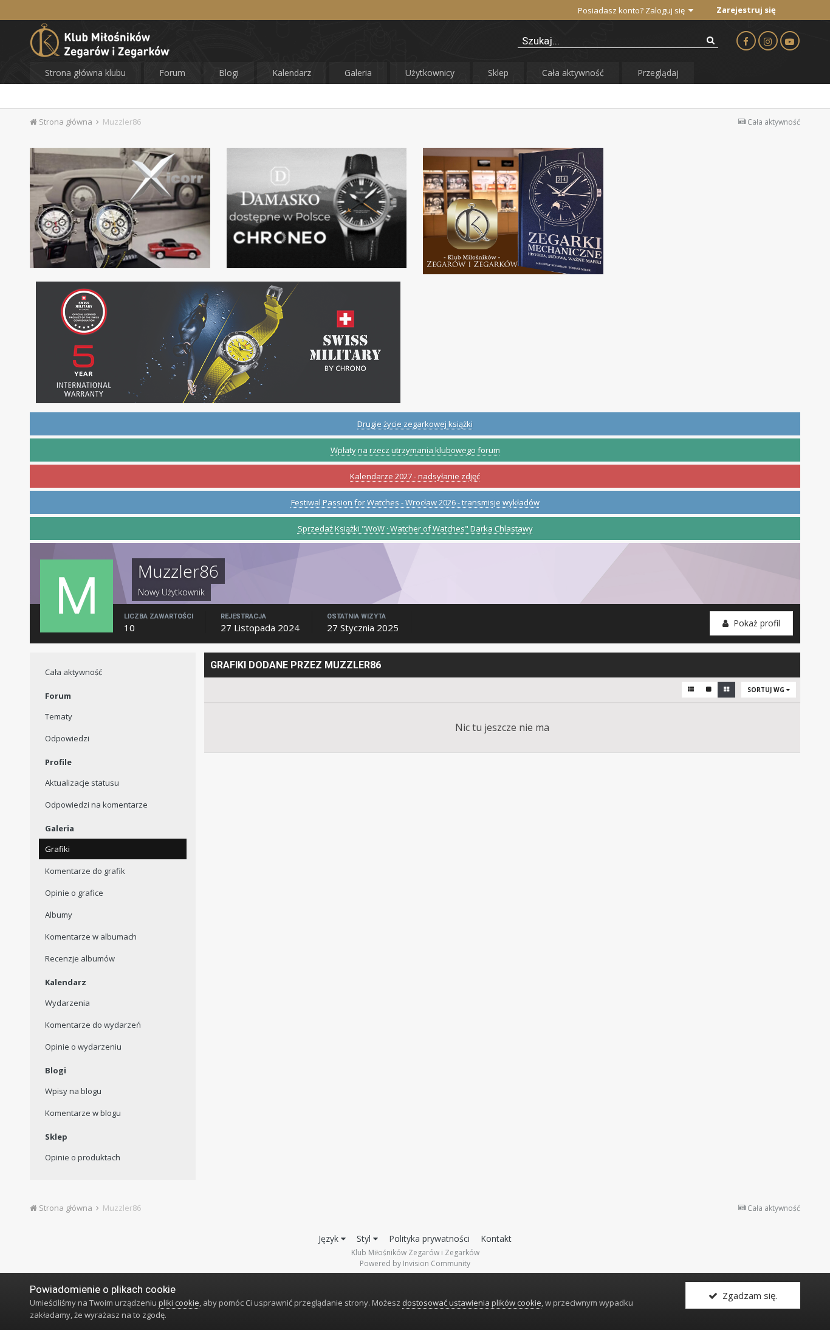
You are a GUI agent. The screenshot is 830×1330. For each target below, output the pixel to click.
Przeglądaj (658, 72)
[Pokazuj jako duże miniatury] (709, 690)
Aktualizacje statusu (82, 782)
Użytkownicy (429, 72)
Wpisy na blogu (73, 1091)
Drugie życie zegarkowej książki (415, 423)
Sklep (498, 72)
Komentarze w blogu (83, 1112)
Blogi (229, 72)
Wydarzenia (67, 1002)
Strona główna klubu (85, 72)
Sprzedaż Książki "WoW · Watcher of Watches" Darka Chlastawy (415, 528)
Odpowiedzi (67, 738)
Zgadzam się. (747, 1295)
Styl (365, 1238)
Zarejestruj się (746, 9)
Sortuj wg (766, 689)
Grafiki (57, 848)
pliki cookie (179, 1302)
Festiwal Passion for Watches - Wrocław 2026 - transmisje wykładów (415, 502)
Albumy (58, 914)
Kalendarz (291, 72)
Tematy (58, 716)
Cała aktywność (573, 72)
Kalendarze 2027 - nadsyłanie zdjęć (415, 476)
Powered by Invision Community (415, 1263)
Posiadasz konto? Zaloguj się (633, 10)
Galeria (358, 72)
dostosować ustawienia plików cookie (471, 1302)
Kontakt (496, 1238)
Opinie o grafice (74, 892)
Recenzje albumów (80, 958)
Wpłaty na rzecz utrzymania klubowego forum (415, 450)
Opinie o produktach (82, 1157)
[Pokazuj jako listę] (691, 690)
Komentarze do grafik (85, 870)
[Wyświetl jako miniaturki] (726, 690)
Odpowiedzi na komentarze (96, 804)
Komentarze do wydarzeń (93, 1024)
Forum (172, 72)
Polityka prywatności (429, 1238)
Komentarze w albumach (91, 936)
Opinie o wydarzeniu (83, 1046)
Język (329, 1238)
